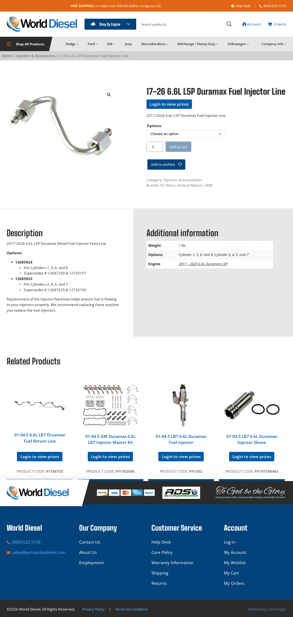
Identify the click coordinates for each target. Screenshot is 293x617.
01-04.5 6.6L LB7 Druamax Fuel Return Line (39, 438)
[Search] (229, 24)
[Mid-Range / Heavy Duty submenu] (217, 44)
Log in (229, 542)
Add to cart (178, 146)
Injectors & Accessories (35, 55)
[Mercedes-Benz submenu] (167, 44)
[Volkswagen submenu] (248, 44)
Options (154, 125)
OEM (209, 185)
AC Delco (167, 185)
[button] (109, 95)
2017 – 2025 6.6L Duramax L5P (203, 263)
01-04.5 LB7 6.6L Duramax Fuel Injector (181, 439)
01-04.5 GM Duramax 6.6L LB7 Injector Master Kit (110, 439)
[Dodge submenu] (77, 44)
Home (7, 55)
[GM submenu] (114, 44)
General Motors (190, 185)
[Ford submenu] (96, 44)
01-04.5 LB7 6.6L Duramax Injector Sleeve (252, 439)
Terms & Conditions (131, 609)
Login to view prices (169, 104)
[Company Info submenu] (285, 44)
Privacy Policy (93, 609)
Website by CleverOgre (267, 609)
